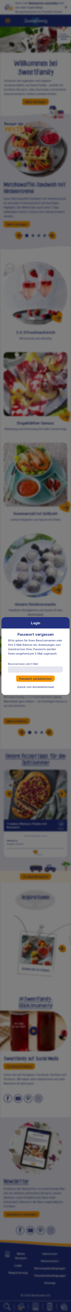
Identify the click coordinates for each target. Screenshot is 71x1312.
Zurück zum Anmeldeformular (35, 687)
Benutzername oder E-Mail (23, 663)
